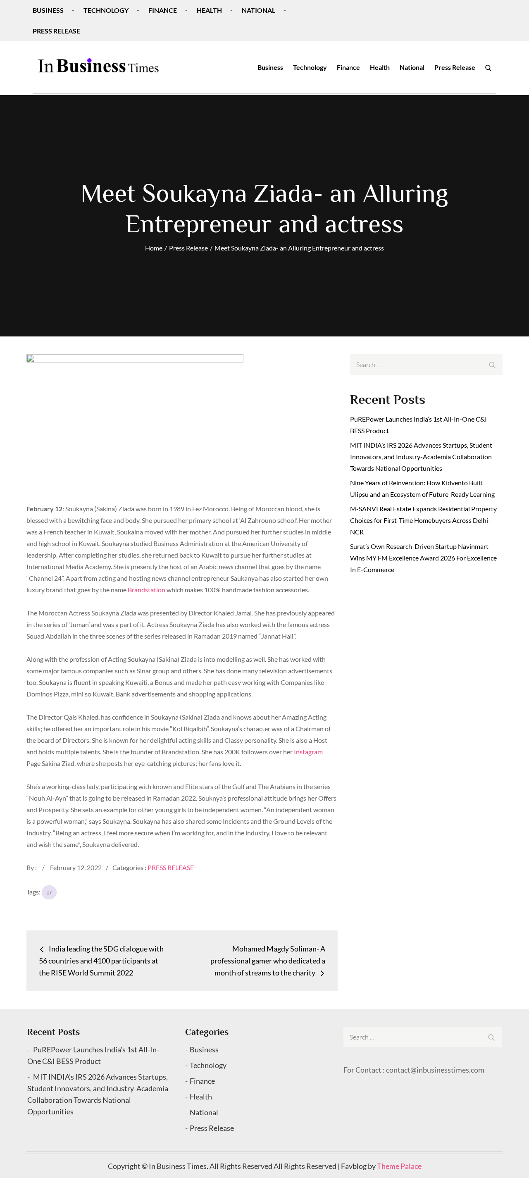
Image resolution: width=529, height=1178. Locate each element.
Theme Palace (399, 1166)
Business (48, 10)
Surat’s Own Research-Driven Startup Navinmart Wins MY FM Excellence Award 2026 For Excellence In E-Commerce (423, 557)
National (258, 10)
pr (49, 892)
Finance (162, 10)
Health (209, 10)
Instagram (308, 752)
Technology (106, 10)
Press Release (56, 31)
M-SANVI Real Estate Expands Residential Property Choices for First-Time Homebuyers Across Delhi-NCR (423, 520)
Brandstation (146, 590)
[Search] (488, 67)
